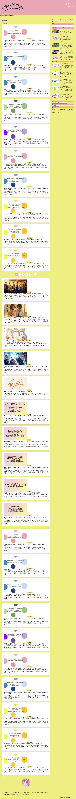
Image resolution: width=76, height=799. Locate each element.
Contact (68, 4)
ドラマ (68, 0)
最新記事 (4, 20)
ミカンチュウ (66, 109)
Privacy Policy (70, 6)
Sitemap (68, 3)
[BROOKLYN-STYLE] (12, 13)
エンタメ (68, 2)
